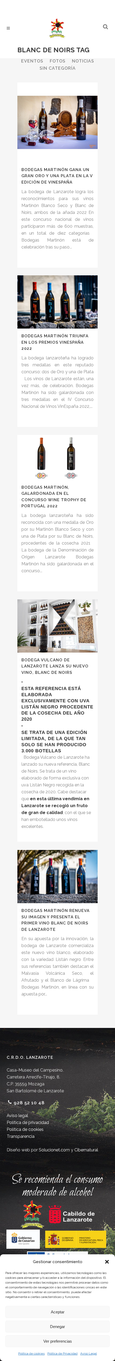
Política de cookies (31, 1353)
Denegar (57, 1326)
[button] (107, 1261)
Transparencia (20, 1136)
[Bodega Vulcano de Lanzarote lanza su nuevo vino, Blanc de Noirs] (57, 626)
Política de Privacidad (62, 1353)
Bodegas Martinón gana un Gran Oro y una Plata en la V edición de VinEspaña (57, 176)
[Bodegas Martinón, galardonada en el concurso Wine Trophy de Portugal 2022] (57, 457)
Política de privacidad (28, 1122)
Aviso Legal (88, 1353)
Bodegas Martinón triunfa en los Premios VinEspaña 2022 (55, 342)
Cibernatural (86, 1149)
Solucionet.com (54, 1149)
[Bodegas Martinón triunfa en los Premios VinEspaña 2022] (57, 302)
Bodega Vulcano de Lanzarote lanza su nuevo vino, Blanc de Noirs (55, 666)
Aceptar (57, 1312)
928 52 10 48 (29, 1102)
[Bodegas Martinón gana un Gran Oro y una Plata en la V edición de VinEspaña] (57, 122)
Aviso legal (17, 1115)
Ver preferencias (57, 1341)
